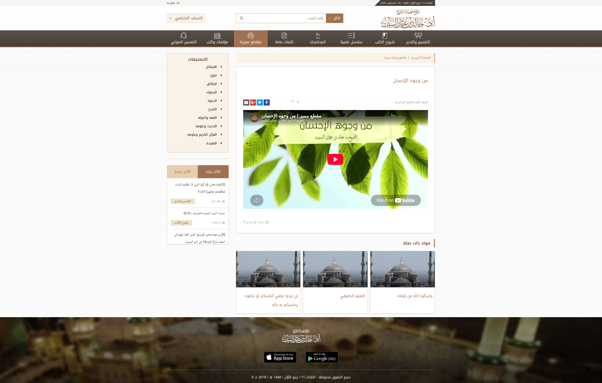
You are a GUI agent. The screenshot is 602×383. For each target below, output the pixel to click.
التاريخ (213, 109)
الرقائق (212, 84)
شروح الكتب (385, 42)
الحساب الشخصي (188, 18)
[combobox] (286, 18)
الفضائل (212, 67)
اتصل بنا (171, 3)
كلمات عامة (284, 42)
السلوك (212, 92)
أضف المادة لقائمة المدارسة (411, 102)
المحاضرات (317, 42)
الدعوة (213, 101)
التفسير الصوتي (184, 42)
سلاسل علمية (351, 42)
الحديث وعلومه (207, 126)
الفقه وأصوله (208, 118)
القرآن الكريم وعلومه (202, 134)
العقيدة (212, 143)
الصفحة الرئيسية (421, 58)
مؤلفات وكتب (217, 42)
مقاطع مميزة (250, 42)
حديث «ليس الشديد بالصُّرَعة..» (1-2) (204, 213)
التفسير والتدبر (418, 42)
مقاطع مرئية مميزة (395, 58)
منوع (214, 75)
